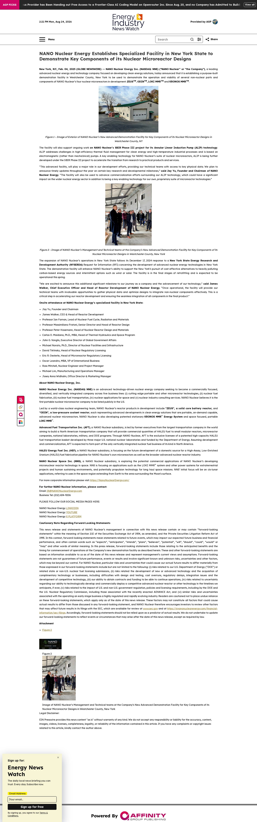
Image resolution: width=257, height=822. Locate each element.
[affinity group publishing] (20, 414)
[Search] (192, 39)
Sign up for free (32, 807)
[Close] (58, 757)
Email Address (17, 793)
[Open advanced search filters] (199, 39)
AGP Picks (9, 4)
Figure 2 (47, 629)
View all (249, 4)
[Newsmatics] (20, 422)
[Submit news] (20, 400)
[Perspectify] (20, 407)
